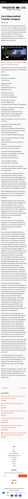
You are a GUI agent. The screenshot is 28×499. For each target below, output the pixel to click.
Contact (14, 465)
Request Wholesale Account (14, 455)
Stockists (14, 451)
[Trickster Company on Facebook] (12, 483)
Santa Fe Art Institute (7, 64)
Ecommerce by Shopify (14, 490)
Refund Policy (14, 457)
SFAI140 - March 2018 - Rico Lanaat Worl (12, 62)
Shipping (14, 459)
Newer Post (22, 388)
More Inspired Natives (14, 453)
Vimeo (16, 64)
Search (14, 463)
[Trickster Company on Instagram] (15, 483)
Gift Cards (14, 461)
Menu (4, 2)
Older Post (5, 388)
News (14, 449)
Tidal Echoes (4, 28)
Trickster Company (16, 488)
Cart (26, 2)
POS (21, 488)
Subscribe (23, 476)
